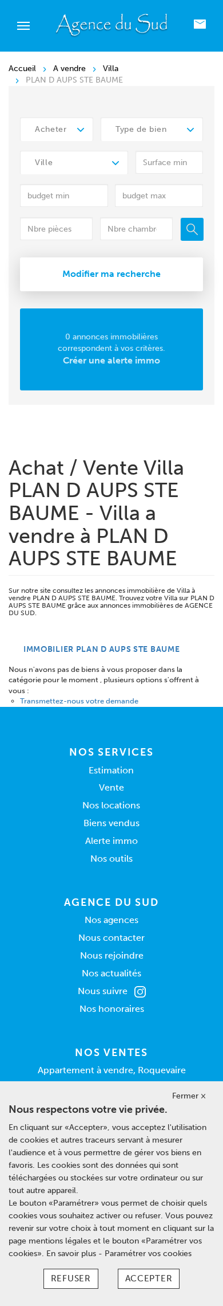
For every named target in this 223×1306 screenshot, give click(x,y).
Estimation (111, 770)
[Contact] (200, 26)
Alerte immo (111, 840)
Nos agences (111, 919)
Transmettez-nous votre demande (79, 701)
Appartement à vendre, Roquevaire (112, 1070)
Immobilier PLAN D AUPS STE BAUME (101, 649)
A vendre (69, 68)
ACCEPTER (149, 1278)
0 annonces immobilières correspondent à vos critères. (111, 349)
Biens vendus (111, 823)
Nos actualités (111, 973)
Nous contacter (111, 937)
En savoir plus (72, 1253)
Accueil (22, 68)
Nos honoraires (111, 1008)
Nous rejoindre (112, 955)
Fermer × (189, 1096)
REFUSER (71, 1278)
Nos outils (111, 858)
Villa (110, 68)
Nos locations (111, 805)
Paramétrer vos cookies (148, 1253)
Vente (111, 787)
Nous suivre (103, 991)
